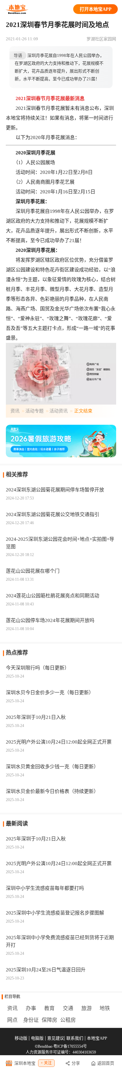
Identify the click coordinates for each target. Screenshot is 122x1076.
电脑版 (37, 1038)
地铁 (105, 1008)
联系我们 (74, 1038)
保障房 (49, 1020)
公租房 (68, 1020)
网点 (12, 1020)
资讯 (15, 410)
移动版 (21, 1038)
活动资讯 (58, 410)
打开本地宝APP (96, 9)
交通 (68, 1008)
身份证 (31, 1020)
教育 (49, 1008)
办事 (31, 1008)
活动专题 (34, 410)
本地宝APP (97, 1038)
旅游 (86, 1008)
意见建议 (55, 1038)
